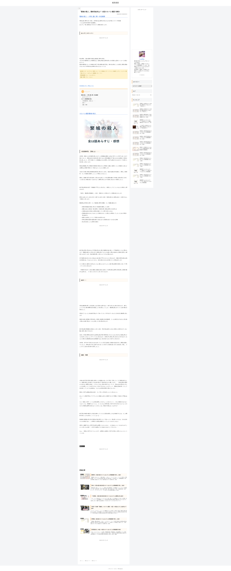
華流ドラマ (82, 446)
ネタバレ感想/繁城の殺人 (86, 98)
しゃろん (142, 59)
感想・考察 (84, 104)
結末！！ (84, 102)
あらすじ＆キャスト (86, 96)
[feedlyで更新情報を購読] (142, 75)
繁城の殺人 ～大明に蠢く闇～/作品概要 (89, 95)
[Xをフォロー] (140, 75)
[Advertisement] (104, 47)
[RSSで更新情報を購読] (143, 75)
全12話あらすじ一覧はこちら (87, 85)
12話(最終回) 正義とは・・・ (89, 100)
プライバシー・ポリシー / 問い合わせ (115, 568)
